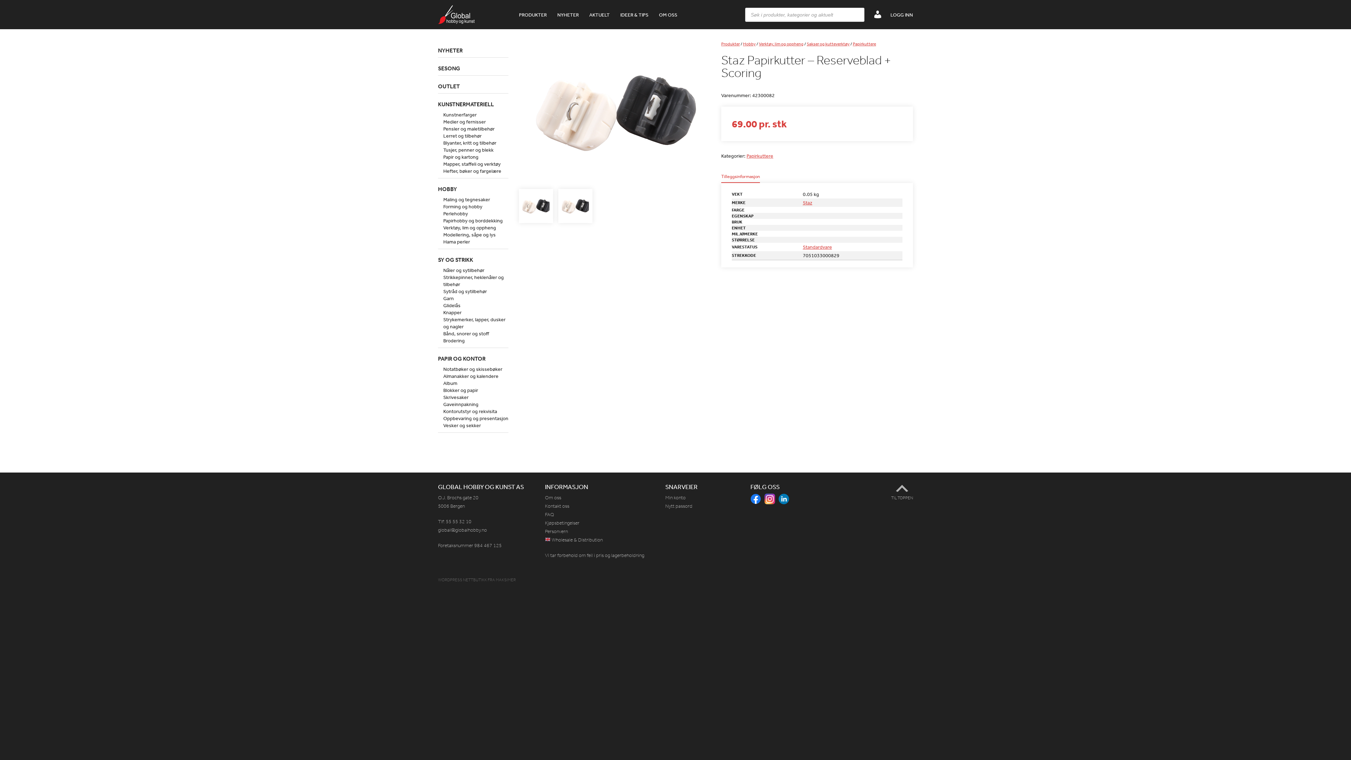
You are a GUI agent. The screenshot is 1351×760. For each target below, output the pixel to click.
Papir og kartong (460, 157)
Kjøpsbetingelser (562, 523)
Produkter (533, 15)
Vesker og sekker (462, 425)
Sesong (449, 68)
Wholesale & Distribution (577, 540)
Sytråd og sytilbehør (465, 291)
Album (450, 383)
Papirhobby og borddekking (473, 220)
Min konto (675, 498)
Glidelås (452, 305)
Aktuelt (599, 15)
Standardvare (817, 247)
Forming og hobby (462, 206)
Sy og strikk (455, 259)
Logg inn (901, 15)
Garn (448, 298)
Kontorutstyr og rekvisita (470, 411)
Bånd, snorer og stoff (466, 333)
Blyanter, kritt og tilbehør (469, 143)
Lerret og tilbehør (462, 136)
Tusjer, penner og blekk (468, 150)
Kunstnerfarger (460, 115)
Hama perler (456, 242)
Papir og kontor (462, 358)
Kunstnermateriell (466, 104)
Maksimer (506, 580)
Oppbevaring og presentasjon (475, 418)
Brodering (454, 340)
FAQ (549, 515)
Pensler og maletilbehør (469, 129)
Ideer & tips (634, 15)
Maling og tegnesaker (466, 199)
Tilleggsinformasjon (740, 176)
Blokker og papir (460, 390)
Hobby (749, 44)
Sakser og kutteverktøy (828, 44)
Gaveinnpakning (460, 404)
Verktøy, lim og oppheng (781, 44)
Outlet (449, 86)
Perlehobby (455, 213)
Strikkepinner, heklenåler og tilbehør (473, 280)
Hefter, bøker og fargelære (472, 171)
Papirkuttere (864, 44)
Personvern (556, 531)
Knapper (452, 312)
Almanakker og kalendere (471, 376)
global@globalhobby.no (462, 530)
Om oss (668, 15)
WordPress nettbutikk (462, 580)
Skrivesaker (456, 397)
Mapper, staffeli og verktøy (472, 164)
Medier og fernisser (464, 122)
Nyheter (568, 15)
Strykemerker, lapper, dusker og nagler (474, 323)
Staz (807, 203)
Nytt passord (678, 506)
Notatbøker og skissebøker (472, 369)
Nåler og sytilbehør (463, 270)
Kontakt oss (557, 506)
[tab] (740, 178)
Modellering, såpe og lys (469, 235)
